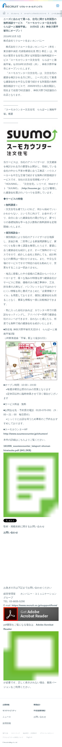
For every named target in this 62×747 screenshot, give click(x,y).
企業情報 (6, 704)
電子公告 (5, 733)
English (29, 737)
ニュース (7, 716)
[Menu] (57, 5)
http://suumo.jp (31, 188)
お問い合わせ (40, 716)
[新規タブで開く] (31, 619)
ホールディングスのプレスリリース (35, 13)
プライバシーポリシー (47, 733)
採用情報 (7, 723)
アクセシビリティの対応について (13, 737)
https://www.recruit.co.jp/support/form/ (34, 605)
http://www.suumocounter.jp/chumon (25, 433)
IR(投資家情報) (39, 710)
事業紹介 (37, 704)
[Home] (4, 13)
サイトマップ (15, 733)
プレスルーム (15, 13)
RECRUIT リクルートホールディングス (23, 5)
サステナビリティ (9, 710)
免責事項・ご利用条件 (30, 733)
